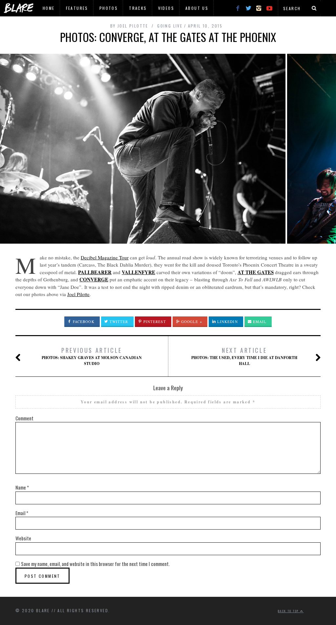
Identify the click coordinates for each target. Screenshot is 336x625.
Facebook (83, 321)
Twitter (118, 321)
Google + (191, 321)
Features (77, 8)
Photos (108, 8)
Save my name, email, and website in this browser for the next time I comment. (95, 563)
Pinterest (154, 321)
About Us (196, 8)
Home (49, 8)
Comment (24, 418)
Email (259, 321)
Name (22, 487)
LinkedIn (227, 321)
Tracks (138, 8)
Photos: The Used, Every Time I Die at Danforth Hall (244, 356)
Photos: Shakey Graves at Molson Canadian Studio (92, 356)
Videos (166, 8)
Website (23, 538)
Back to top (289, 611)
